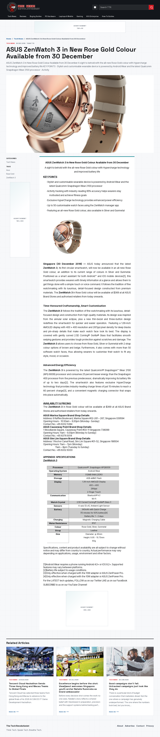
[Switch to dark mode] (95, 7)
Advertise (129, 726)
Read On (12, 712)
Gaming (80, 16)
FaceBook (122, 580)
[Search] (151, 7)
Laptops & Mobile (66, 16)
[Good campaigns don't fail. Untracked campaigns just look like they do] (130, 661)
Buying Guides (36, 16)
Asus (8, 170)
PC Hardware (50, 16)
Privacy (150, 726)
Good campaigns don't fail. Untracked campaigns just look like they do (128, 686)
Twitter (98, 580)
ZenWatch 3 (11, 177)
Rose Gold (10, 174)
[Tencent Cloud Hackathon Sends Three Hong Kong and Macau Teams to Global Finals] (30, 661)
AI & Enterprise (92, 16)
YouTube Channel (77, 584)
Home (8, 39)
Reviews (23, 16)
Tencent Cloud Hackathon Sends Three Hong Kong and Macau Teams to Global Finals (28, 686)
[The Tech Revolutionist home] (41, 7)
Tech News (12, 16)
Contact (140, 726)
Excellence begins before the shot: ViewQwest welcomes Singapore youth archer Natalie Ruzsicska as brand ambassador (78, 687)
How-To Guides (108, 16)
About (120, 726)
